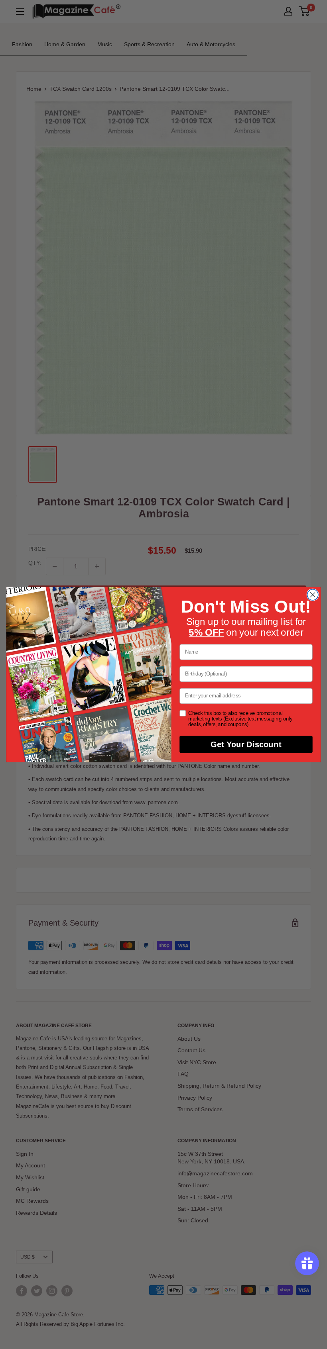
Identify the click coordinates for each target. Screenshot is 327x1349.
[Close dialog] (312, 594)
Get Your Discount (246, 744)
